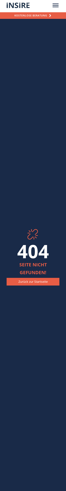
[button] (33, 282)
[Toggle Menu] (55, 5)
